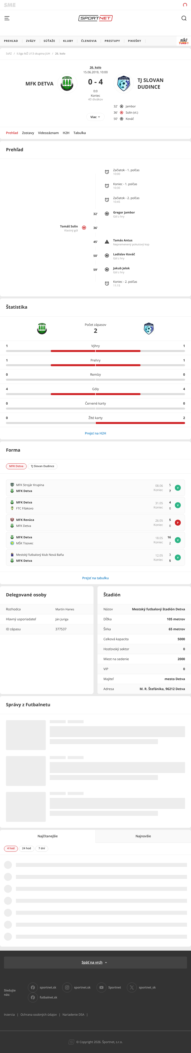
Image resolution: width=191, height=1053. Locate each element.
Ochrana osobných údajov (38, 1014)
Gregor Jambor (124, 212)
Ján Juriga (61, 619)
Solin (129, 112)
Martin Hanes (64, 609)
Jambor (131, 106)
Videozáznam (48, 133)
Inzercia (9, 1014)
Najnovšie (143, 836)
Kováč (130, 119)
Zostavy (28, 133)
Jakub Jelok (121, 268)
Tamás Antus (123, 240)
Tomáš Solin (69, 226)
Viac (94, 117)
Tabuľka (79, 133)
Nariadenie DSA (73, 1014)
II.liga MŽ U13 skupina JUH (33, 54)
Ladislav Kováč (124, 254)
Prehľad (12, 133)
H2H (66, 133)
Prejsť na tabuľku (95, 578)
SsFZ (9, 54)
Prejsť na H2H (95, 433)
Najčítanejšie (48, 836)
